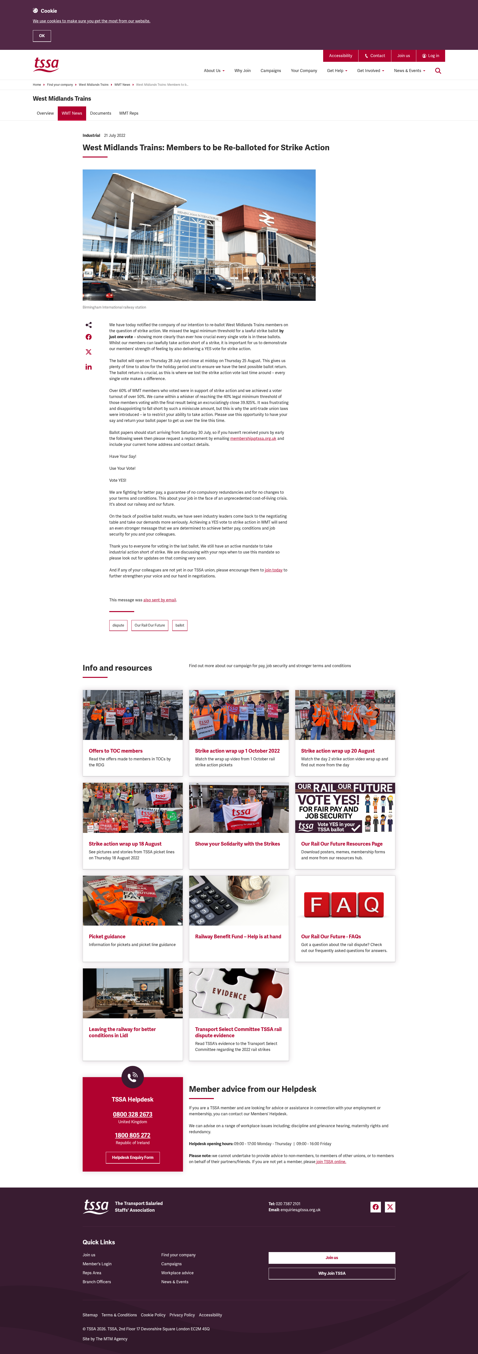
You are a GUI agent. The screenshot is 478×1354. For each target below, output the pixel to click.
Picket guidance (107, 937)
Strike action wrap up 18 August (125, 844)
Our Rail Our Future (150, 625)
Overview (45, 113)
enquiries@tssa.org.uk (301, 1209)
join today (274, 570)
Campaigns (271, 70)
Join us (403, 55)
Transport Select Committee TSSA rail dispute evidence (238, 1032)
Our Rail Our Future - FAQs (331, 937)
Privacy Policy (182, 1315)
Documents (100, 113)
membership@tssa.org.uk (253, 438)
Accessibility (340, 55)
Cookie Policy (153, 1315)
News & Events (174, 1281)
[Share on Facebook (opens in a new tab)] (89, 337)
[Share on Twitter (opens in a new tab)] (89, 352)
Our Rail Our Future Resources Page (342, 844)
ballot (180, 625)
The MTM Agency (111, 1339)
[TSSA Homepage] (46, 64)
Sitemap (90, 1315)
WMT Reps (128, 113)
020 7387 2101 (288, 1203)
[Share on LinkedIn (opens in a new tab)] (89, 367)
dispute (118, 625)
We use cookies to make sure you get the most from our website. (91, 21)
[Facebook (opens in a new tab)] (375, 1207)
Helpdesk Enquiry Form (133, 1157)
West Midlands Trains (94, 85)
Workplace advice (177, 1273)
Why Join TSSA (332, 1273)
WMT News (122, 85)
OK (42, 35)
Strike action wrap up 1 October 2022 (237, 751)
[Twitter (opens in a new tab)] (390, 1207)
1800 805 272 (132, 1135)
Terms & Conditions (119, 1315)
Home (37, 85)
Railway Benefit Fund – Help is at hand (238, 937)
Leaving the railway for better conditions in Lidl (122, 1032)
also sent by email (159, 600)
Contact (377, 55)
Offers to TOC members (116, 751)
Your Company (304, 70)
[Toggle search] (438, 71)
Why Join (243, 70)
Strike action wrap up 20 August (338, 751)
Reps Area (92, 1273)
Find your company (60, 85)
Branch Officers (97, 1281)
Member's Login (97, 1264)
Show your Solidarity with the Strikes (237, 844)
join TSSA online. (330, 1161)
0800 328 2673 (132, 1114)
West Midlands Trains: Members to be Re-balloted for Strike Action (162, 85)
